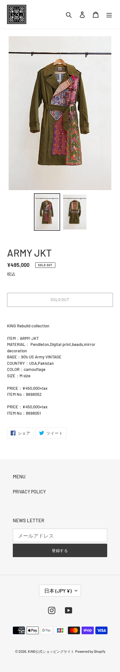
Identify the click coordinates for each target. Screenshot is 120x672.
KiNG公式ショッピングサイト (51, 651)
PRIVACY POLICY (29, 491)
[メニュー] (109, 14)
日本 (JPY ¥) (58, 591)
